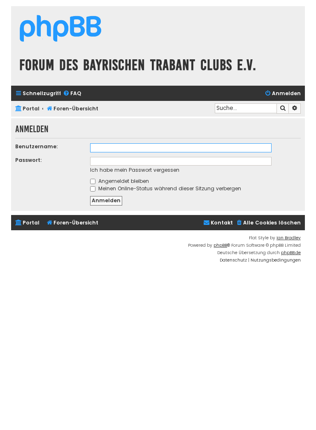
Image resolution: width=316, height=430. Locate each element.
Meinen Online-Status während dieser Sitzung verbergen (169, 188)
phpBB (220, 245)
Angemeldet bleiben (123, 181)
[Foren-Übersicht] (60, 29)
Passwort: (28, 160)
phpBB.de (291, 253)
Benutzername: (36, 146)
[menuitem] (72, 93)
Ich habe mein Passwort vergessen (134, 170)
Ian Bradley (288, 238)
